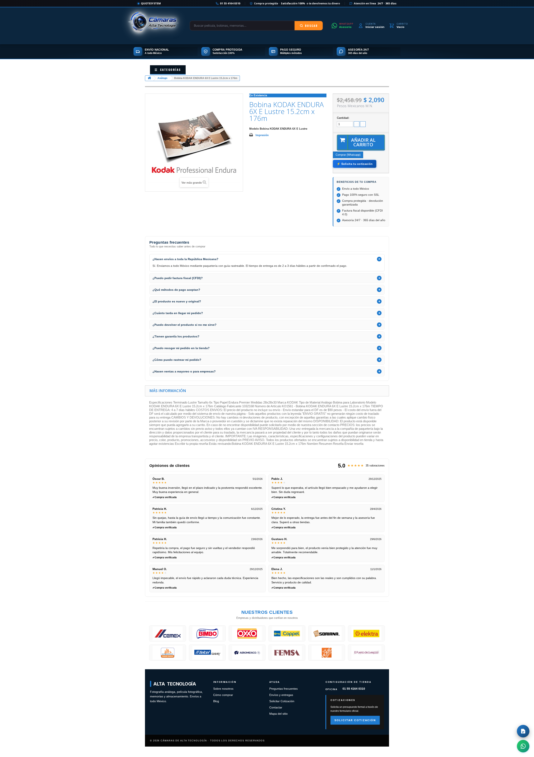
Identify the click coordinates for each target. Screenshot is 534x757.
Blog (216, 701)
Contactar (275, 707)
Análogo (162, 78)
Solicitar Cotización (281, 701)
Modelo (254, 128)
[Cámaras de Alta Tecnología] (153, 25)
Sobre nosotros (223, 688)
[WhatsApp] (523, 746)
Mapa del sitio (278, 713)
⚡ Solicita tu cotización (355, 163)
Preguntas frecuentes (283, 688)
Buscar (311, 26)
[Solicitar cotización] (523, 731)
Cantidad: (343, 117)
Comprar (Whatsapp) (348, 154)
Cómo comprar (223, 695)
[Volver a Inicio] (149, 78)
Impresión (262, 135)
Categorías (168, 69)
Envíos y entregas (281, 695)
